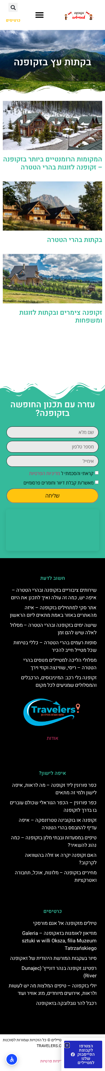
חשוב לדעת (52, 578)
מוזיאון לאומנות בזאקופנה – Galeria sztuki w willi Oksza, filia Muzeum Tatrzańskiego (59, 941)
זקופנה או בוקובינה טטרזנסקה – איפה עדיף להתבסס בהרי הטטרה (58, 824)
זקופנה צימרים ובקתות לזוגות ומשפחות (60, 317)
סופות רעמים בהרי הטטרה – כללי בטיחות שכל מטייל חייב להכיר (55, 646)
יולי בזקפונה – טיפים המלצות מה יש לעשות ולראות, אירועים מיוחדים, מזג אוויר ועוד (53, 989)
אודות (53, 738)
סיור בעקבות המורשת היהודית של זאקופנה (53, 958)
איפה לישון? (52, 773)
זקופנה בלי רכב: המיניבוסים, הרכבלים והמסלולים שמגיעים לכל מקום (59, 681)
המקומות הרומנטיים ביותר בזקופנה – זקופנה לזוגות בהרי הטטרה (52, 163)
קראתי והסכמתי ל (61, 473)
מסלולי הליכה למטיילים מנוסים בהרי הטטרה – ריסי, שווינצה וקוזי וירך (60, 663)
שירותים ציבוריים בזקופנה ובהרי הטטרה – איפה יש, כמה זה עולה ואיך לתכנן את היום (54, 593)
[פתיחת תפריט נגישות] (12, 1059)
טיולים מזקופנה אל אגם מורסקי (65, 923)
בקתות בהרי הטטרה (74, 240)
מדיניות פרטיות (52, 1061)
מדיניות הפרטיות (44, 473)
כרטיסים (52, 911)
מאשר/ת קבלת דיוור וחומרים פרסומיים (59, 483)
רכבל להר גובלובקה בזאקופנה (66, 1003)
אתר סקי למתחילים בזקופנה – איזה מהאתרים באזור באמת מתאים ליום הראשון (53, 611)
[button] (39, 15)
